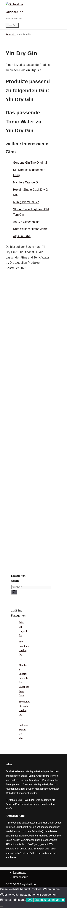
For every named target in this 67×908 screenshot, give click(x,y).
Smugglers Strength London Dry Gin (24, 710)
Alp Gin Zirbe (22, 236)
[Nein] (1, 906)
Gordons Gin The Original (30, 162)
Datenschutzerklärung (49, 899)
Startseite (11, 34)
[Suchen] (14, 592)
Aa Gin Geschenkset (26, 221)
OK (30, 899)
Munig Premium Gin (26, 202)
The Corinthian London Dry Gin (24, 650)
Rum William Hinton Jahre (30, 229)
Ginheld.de (14, 12)
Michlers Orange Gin (26, 182)
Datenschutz (20, 876)
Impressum (19, 872)
